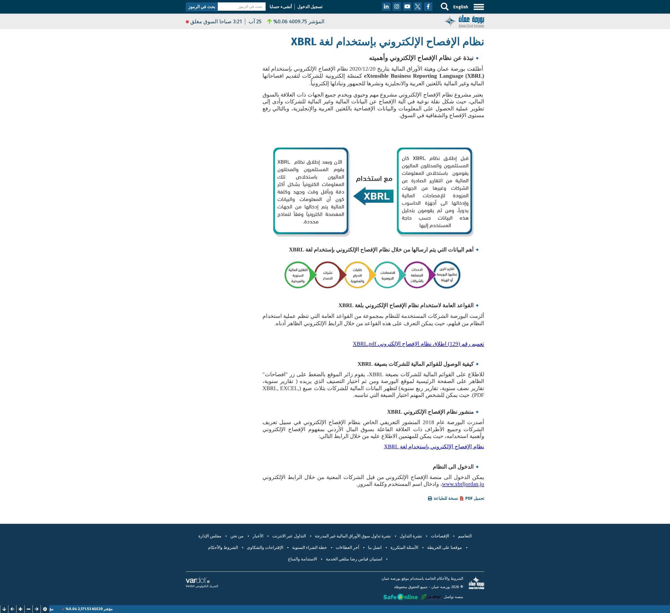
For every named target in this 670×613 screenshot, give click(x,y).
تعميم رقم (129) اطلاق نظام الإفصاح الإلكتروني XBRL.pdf (418, 344)
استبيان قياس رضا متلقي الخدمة (354, 558)
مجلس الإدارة (209, 535)
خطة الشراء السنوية (309, 547)
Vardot (190, 586)
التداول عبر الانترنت (289, 535)
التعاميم (465, 535)
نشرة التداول (411, 535)
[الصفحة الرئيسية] (464, 20)
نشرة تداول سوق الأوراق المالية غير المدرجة (353, 535)
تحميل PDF (474, 498)
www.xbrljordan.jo (463, 484)
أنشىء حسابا (281, 6)
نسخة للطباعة (446, 498)
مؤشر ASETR (64, 609)
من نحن (237, 535)
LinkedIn (386, 6)
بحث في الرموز (201, 6)
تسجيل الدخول (309, 6)
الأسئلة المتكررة (404, 547)
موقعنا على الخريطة (444, 547)
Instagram (397, 6)
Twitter (418, 6)
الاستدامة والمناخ (302, 558)
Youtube (407, 6)
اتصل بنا (375, 547)
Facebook (428, 6)
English (460, 6)
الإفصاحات (440, 535)
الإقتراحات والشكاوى (265, 547)
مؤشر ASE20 (123, 609)
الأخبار (258, 535)
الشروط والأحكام (223, 547)
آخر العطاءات (347, 547)
